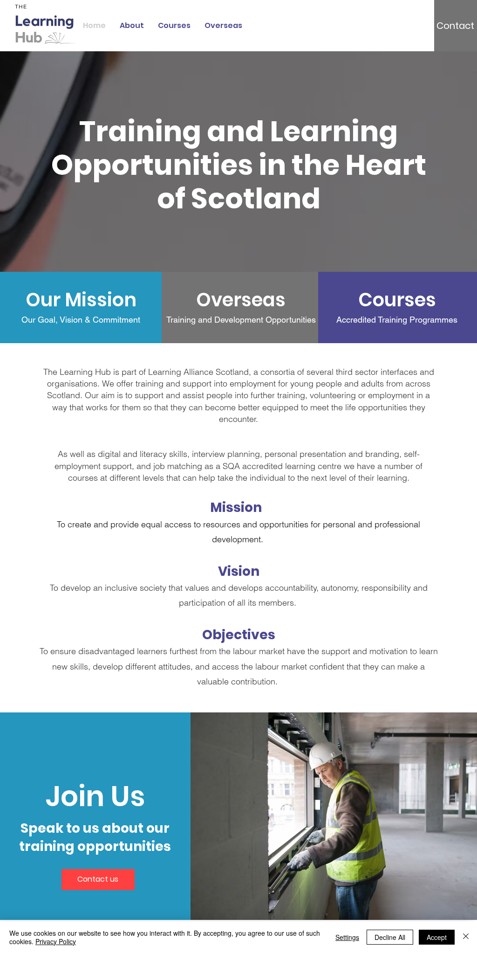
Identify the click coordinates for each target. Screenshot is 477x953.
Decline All (390, 937)
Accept (437, 937)
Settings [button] (347, 937)
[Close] (465, 937)
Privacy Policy (55, 941)
